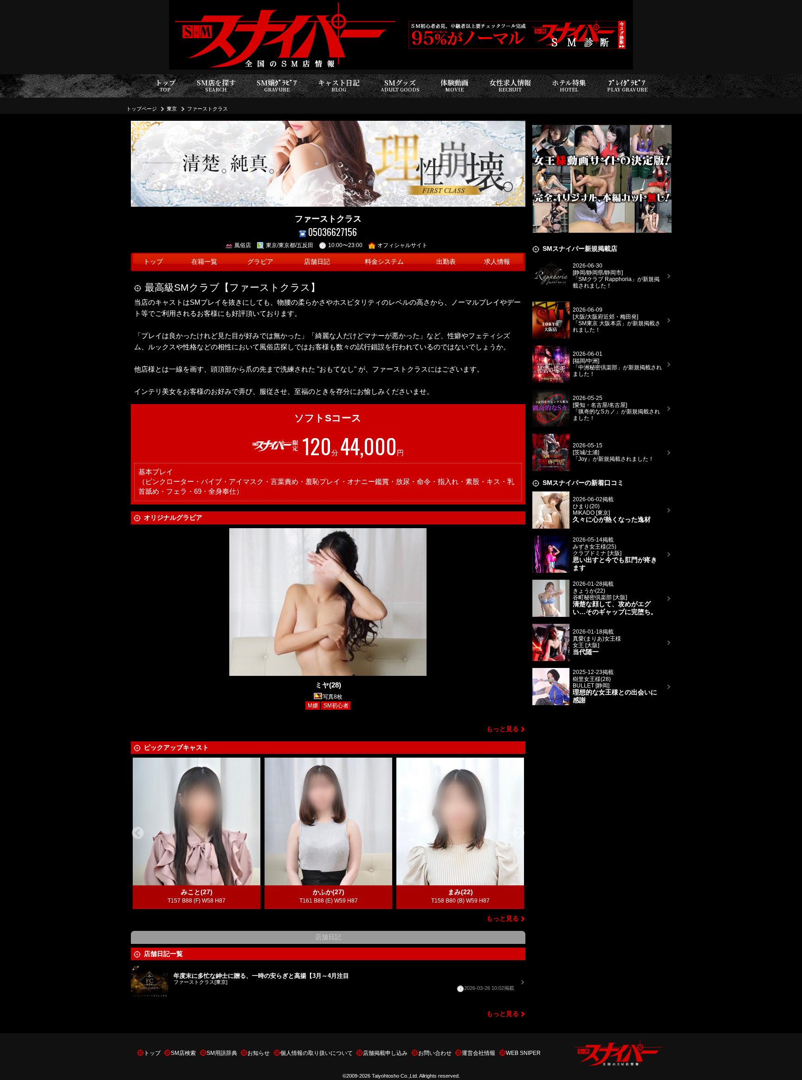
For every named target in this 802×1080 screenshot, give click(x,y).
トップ (165, 85)
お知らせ (258, 1053)
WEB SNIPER (523, 1053)
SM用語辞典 (222, 1053)
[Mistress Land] (602, 126)
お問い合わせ (435, 1053)
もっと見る (502, 729)
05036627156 (332, 232)
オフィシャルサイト (402, 245)
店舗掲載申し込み (385, 1053)
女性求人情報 (510, 85)
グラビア (260, 261)
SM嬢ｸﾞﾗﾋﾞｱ (277, 85)
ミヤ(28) (328, 685)
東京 (172, 108)
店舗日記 (317, 261)
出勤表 (446, 261)
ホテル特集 (569, 85)
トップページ (141, 108)
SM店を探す (216, 85)
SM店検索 (183, 1053)
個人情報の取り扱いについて (316, 1053)
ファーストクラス (207, 108)
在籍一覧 (204, 261)
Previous (138, 833)
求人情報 (497, 261)
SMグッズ (400, 85)
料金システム (384, 261)
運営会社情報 (478, 1053)
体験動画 (454, 85)
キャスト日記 (339, 85)
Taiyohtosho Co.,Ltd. (395, 1076)
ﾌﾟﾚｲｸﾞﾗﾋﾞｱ (627, 85)
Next (518, 833)
